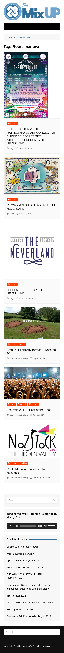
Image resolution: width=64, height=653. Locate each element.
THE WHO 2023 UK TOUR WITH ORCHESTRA (24, 576)
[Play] (10, 525)
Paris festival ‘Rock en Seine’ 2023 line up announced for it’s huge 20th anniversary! (29, 587)
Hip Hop (23, 463)
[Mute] (45, 525)
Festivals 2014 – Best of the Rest (29, 409)
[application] (32, 526)
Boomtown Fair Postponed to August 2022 (29, 616)
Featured (22, 404)
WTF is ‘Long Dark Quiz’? (20, 553)
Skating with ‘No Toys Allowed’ (23, 547)
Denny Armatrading (19, 358)
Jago (12, 148)
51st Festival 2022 (16, 595)
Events (11, 404)
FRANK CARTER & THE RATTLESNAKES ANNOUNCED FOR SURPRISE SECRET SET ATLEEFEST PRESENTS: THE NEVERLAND (31, 136)
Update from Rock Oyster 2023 (23, 560)
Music (22, 344)
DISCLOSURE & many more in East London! (30, 602)
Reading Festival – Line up (21, 609)
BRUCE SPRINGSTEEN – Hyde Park (27, 567)
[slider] (52, 525)
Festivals (12, 123)
